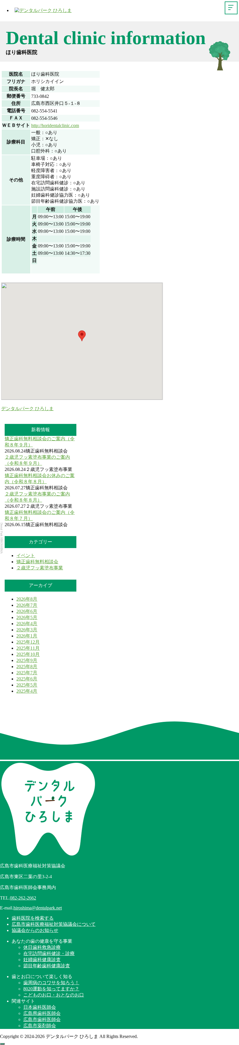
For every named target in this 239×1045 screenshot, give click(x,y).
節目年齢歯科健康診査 (46, 965)
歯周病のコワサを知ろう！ (51, 982)
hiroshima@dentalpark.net (37, 907)
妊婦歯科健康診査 (42, 959)
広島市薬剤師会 (39, 1025)
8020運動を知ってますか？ (51, 988)
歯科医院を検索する (33, 918)
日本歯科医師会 (39, 1007)
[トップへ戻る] (2, 1044)
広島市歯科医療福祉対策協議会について (54, 924)
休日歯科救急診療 (42, 947)
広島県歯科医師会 (42, 1013)
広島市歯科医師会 (42, 1019)
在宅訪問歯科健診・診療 (49, 953)
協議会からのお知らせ (35, 930)
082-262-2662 (23, 897)
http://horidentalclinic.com (55, 125)
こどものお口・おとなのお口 (53, 994)
